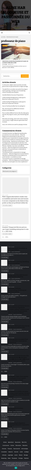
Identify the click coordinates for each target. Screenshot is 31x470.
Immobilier (4, 451)
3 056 (6, 237)
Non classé (5, 195)
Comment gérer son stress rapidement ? (17, 161)
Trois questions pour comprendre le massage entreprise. (15, 137)
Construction (6, 445)
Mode (9, 458)
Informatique (24, 448)
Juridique (26, 451)
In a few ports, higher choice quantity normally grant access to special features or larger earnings (15, 85)
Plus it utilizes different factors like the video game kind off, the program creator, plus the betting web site (15, 114)
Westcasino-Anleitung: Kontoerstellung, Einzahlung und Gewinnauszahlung (17, 290)
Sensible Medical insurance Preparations (12, 95)
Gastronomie (16, 448)
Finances (10, 448)
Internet (16, 451)
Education (24, 445)
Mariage (26, 455)
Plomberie (14, 458)
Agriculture (11, 442)
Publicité (26, 458)
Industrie (10, 451)
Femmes (4, 448)
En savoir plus (5, 257)
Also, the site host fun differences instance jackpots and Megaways (13, 109)
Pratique (20, 458)
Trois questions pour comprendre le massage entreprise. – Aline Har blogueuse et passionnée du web (15, 153)
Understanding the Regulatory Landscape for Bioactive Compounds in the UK (14, 98)
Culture (12, 445)
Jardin (21, 451)
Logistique (10, 455)
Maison (20, 455)
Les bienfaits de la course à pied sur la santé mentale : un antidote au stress (14, 156)
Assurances (17, 442)
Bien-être (24, 442)
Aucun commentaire (16, 251)
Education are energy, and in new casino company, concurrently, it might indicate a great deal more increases (15, 120)
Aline (5, 64)
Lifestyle (4, 455)
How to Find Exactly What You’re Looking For (13, 106)
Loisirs (5, 45)
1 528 (5, 371)
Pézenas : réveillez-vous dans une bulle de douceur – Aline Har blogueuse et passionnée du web (14, 147)
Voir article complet (7, 205)
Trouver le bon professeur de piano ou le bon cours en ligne (15, 62)
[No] (29, 465)
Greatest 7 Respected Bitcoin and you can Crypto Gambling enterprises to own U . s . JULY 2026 (15, 229)
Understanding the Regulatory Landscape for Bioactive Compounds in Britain (14, 102)
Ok (16, 467)
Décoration (18, 445)
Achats (5, 442)
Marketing (3, 458)
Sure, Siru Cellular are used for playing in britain (14, 124)
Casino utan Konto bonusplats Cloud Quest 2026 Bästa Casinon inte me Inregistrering (18, 341)
